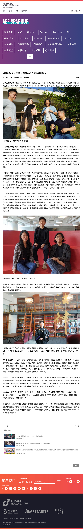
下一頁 (77, 426)
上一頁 (5, 426)
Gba (69, 32)
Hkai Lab (24, 38)
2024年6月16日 (20, 438)
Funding (57, 32)
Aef (20, 32)
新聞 (17, 11)
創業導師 (38, 44)
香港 (4, 11)
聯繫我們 (24, 11)
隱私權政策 (28, 518)
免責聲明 (22, 518)
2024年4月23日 (20, 453)
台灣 (10, 11)
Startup (68, 38)
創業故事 (71, 44)
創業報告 (8, 44)
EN (72, 11)
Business (44, 32)
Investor (38, 38)
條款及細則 (5, 518)
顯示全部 (8, 32)
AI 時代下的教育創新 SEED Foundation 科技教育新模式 (29, 436)
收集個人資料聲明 (14, 518)
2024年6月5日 (20, 446)
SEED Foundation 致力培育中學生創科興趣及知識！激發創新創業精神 (33, 443)
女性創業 (22, 50)
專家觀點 (36, 50)
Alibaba (31, 32)
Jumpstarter (53, 38)
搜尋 (29, 57)
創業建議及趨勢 (54, 44)
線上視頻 (49, 50)
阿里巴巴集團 (6, 525)
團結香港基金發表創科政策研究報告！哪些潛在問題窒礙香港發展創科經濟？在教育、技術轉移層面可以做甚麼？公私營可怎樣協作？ (47, 450)
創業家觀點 (23, 44)
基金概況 (8, 50)
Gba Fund (9, 38)
